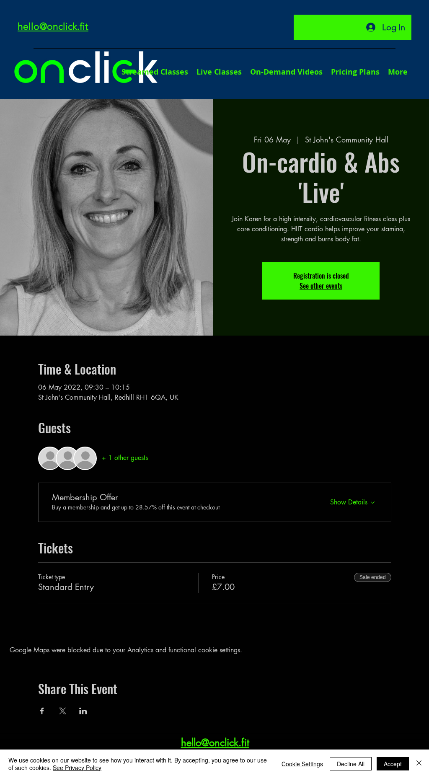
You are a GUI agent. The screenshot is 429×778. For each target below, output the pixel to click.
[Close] (419, 763)
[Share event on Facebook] (42, 711)
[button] (398, 71)
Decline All (350, 764)
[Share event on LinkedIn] (83, 711)
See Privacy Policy (77, 767)
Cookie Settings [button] (302, 764)
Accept (393, 764)
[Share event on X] (63, 711)
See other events (321, 286)
